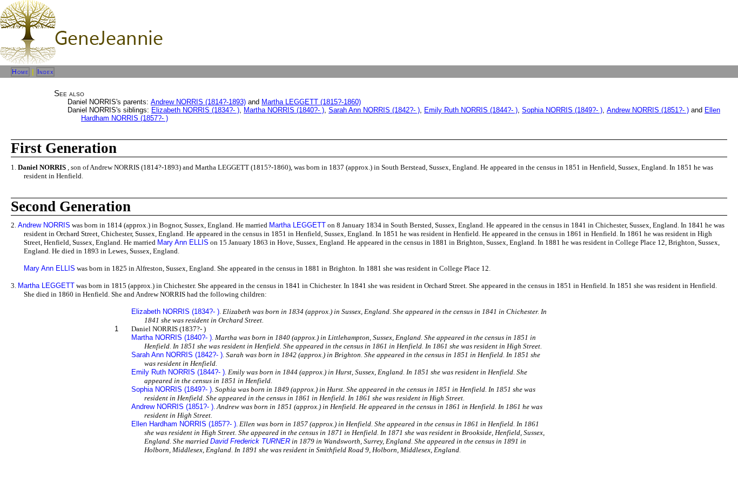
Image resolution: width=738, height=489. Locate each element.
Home (20, 72)
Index (45, 72)
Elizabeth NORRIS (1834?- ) (195, 110)
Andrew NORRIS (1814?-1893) (198, 102)
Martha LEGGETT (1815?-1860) (311, 102)
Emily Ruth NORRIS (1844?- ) (471, 110)
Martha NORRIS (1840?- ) (284, 110)
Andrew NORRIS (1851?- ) (648, 110)
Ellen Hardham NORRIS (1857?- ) (183, 424)
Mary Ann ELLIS (183, 242)
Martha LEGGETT (297, 225)
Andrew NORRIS (44, 225)
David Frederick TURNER (250, 441)
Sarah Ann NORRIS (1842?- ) (374, 110)
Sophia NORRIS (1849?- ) (562, 110)
